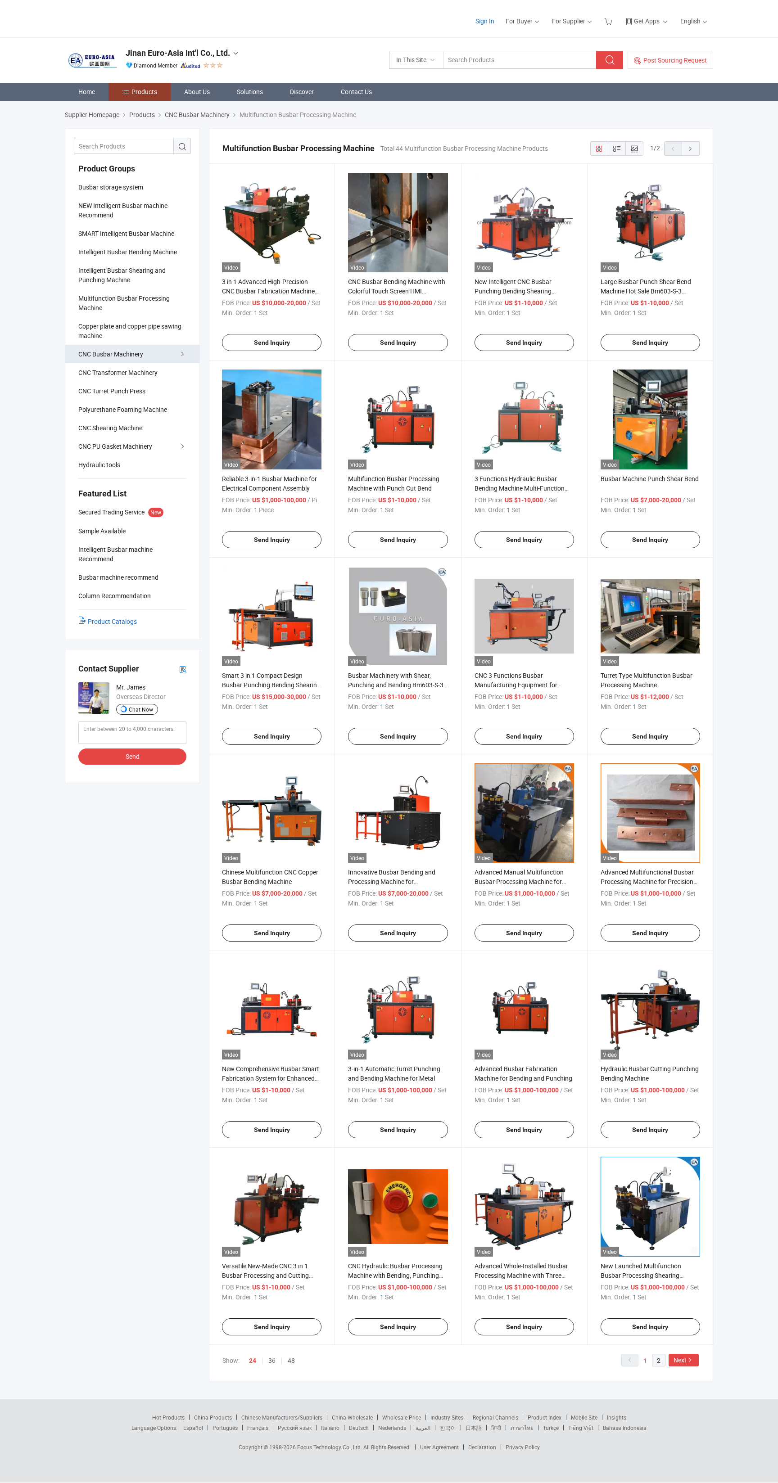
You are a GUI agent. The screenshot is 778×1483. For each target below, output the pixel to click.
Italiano (330, 1427)
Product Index (544, 1417)
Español (193, 1427)
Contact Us (356, 91)
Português (225, 1427)
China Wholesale (352, 1417)
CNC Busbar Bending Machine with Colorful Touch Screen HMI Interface (396, 291)
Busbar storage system (110, 187)
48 (291, 1360)
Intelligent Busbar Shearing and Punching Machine (122, 275)
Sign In (484, 21)
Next (680, 1360)
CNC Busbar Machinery (110, 354)
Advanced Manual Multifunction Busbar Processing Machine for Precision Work (519, 881)
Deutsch (359, 1427)
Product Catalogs (112, 621)
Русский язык (295, 1427)
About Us (197, 91)
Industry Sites (446, 1417)
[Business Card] (182, 669)
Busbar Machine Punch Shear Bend (650, 478)
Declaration (482, 1447)
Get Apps (647, 21)
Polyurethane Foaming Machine (122, 409)
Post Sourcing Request (675, 60)
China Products (213, 1417)
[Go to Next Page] (690, 148)
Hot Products (168, 1417)
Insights (616, 1417)
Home (86, 91)
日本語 (474, 1427)
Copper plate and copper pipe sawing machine (129, 331)
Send (133, 756)
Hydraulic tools (99, 464)
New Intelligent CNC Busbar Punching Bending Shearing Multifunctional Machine (513, 291)
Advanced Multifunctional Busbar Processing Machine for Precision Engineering (647, 881)
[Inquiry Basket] (609, 21)
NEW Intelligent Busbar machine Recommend (122, 210)
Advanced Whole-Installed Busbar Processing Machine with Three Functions (521, 1275)
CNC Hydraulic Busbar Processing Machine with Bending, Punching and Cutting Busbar (395, 1275)
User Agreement (439, 1447)
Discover (302, 91)
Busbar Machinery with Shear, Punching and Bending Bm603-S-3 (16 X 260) (395, 685)
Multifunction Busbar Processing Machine (124, 303)
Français (257, 1427)
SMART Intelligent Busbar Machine (126, 233)
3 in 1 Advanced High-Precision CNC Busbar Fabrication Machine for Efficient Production (268, 291)
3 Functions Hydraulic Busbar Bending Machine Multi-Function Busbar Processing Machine (520, 488)
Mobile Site (584, 1417)
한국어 (448, 1427)
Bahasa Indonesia (625, 1427)
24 (252, 1360)
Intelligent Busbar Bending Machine (127, 252)
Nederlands (392, 1427)
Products (144, 91)
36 (272, 1360)
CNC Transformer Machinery (118, 372)
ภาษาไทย (522, 1427)
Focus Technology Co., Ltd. (330, 1447)
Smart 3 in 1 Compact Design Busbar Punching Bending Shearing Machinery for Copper (271, 685)
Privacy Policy (523, 1447)
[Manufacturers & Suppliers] (123, 17)
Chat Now (141, 709)
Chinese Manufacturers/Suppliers (281, 1417)
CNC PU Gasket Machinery (115, 446)
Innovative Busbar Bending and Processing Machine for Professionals (391, 881)
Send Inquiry (272, 342)
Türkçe (551, 1427)
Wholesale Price (401, 1417)
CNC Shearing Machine (110, 428)
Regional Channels (495, 1417)
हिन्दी (496, 1427)
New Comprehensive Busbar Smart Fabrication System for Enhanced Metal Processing (270, 1078)
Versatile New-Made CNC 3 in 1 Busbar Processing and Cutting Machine (265, 1275)
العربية (423, 1427)
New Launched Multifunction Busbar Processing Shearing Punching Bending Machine (641, 1275)
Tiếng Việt (580, 1427)
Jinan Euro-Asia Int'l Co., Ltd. (178, 53)
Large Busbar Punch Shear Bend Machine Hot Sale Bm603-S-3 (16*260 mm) (646, 291)
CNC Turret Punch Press (111, 391)
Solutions (250, 91)
